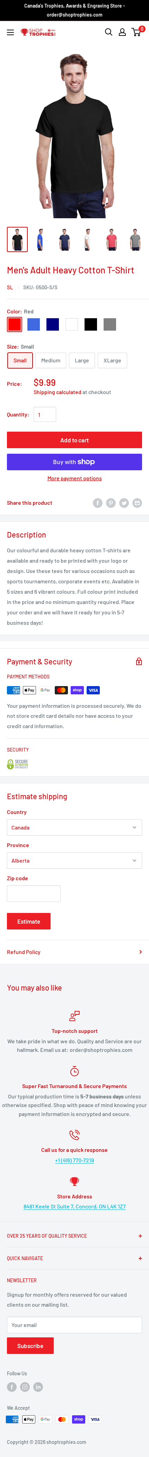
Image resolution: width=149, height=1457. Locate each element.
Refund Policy (24, 951)
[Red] (14, 324)
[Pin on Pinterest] (111, 502)
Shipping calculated (57, 392)
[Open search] (109, 32)
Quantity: (18, 414)
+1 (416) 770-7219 (74, 1160)
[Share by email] (137, 502)
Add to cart (74, 439)
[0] (136, 32)
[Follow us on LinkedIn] (38, 1387)
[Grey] (110, 324)
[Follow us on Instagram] (25, 1387)
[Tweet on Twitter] (124, 502)
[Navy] (52, 324)
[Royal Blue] (33, 324)
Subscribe (30, 1345)
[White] (71, 324)
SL (10, 287)
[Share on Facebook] (98, 502)
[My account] (122, 32)
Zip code (17, 878)
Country (17, 811)
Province (18, 845)
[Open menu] (10, 32)
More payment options (74, 478)
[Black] (91, 324)
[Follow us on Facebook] (12, 1387)
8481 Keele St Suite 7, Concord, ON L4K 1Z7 (75, 1206)
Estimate (28, 921)
